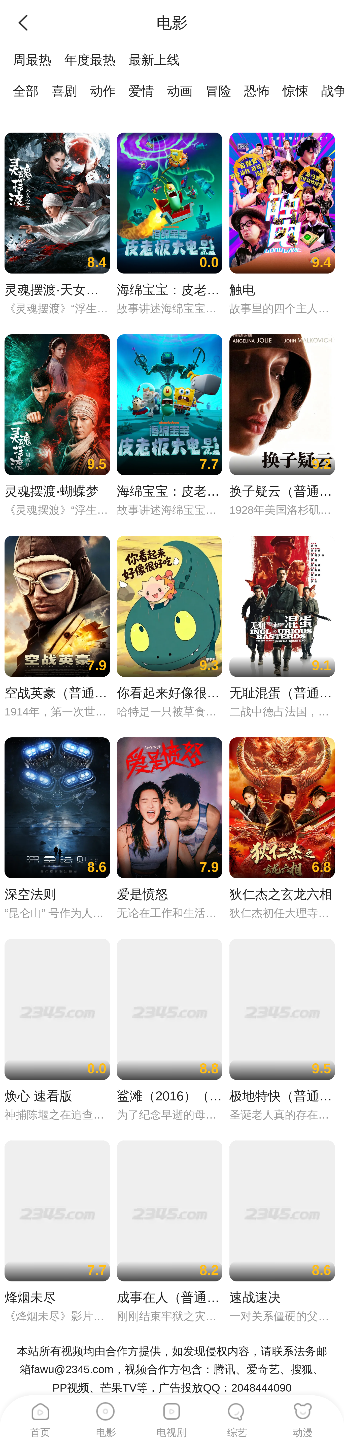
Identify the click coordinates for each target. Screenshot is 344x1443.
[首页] (40, 1408)
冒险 (218, 91)
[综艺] (237, 1408)
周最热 (32, 60)
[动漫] (302, 1408)
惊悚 (295, 91)
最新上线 (154, 60)
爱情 (141, 91)
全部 (26, 91)
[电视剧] (171, 1408)
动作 (103, 91)
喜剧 (64, 91)
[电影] (105, 1408)
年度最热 (90, 60)
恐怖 (257, 91)
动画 (180, 91)
